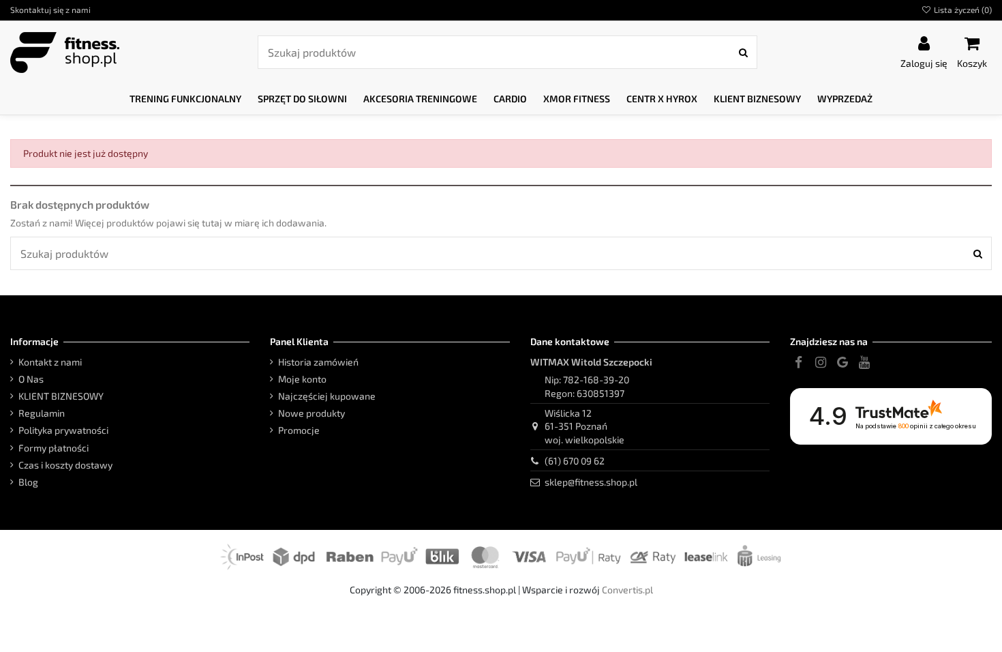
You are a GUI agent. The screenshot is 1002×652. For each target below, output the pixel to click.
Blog (28, 482)
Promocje (299, 430)
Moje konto (302, 379)
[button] (185, 99)
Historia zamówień (318, 362)
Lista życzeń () (962, 9)
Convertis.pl (627, 589)
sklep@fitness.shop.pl (591, 482)
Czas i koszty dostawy (65, 465)
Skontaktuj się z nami (50, 9)
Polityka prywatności (63, 430)
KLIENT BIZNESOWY (61, 396)
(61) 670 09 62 (575, 460)
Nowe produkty (311, 413)
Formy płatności (53, 448)
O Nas (31, 379)
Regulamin (41, 413)
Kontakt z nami (50, 362)
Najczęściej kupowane (327, 396)
